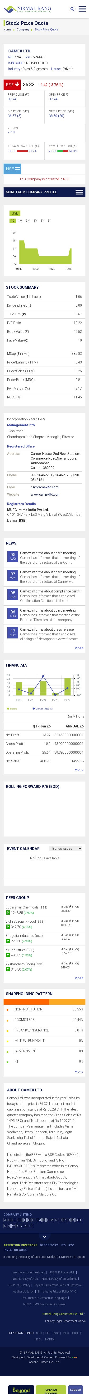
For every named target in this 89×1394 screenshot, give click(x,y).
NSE (56, 1333)
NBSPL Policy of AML (62, 1272)
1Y (35, 220)
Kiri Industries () (19, 950)
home (7, 29)
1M (20, 220)
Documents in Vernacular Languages (44, 1298)
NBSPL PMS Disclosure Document (44, 1304)
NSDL (38, 1339)
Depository (49, 1245)
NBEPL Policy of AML (25, 1278)
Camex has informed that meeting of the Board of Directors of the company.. (45, 615)
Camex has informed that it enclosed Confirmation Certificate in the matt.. (45, 596)
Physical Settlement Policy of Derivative (58, 1285)
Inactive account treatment (29, 1272)
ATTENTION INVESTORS (20, 1245)
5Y (49, 220)
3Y (42, 220)
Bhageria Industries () (24, 936)
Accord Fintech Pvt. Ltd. (44, 1362)
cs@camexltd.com (45, 487)
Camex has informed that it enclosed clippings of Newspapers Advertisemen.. (45, 634)
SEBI (39, 1333)
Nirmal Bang (27, 9)
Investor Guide (15, 1250)
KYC (71, 1245)
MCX (66, 1333)
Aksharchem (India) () (24, 964)
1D (12, 220)
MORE (79, 648)
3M (28, 220)
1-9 (30, 1226)
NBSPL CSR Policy (18, 1285)
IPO (63, 1245)
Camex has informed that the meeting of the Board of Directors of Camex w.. (45, 576)
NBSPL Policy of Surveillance (59, 1278)
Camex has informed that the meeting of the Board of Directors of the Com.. (45, 557)
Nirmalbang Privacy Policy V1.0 (56, 1291)
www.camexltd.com (46, 494)
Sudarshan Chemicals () (26, 907)
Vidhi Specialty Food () (24, 921)
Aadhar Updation (23, 1291)
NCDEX (49, 1339)
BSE (15, 213)
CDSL (75, 1333)
